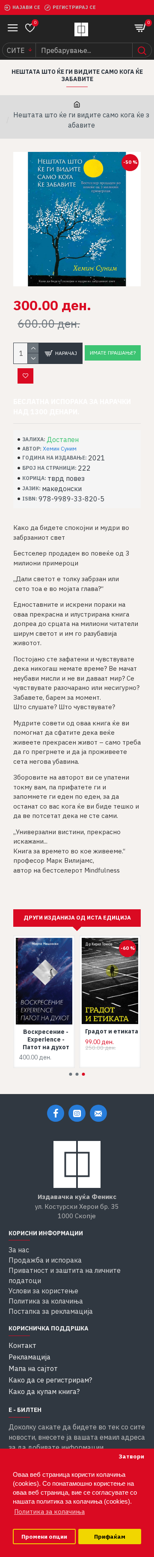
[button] (70, 1074)
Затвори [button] (131, 1456)
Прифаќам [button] (109, 1536)
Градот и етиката (111, 1031)
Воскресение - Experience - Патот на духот (46, 1039)
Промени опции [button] (44, 1536)
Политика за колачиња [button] (49, 1512)
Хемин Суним (60, 448)
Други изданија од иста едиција (77, 917)
